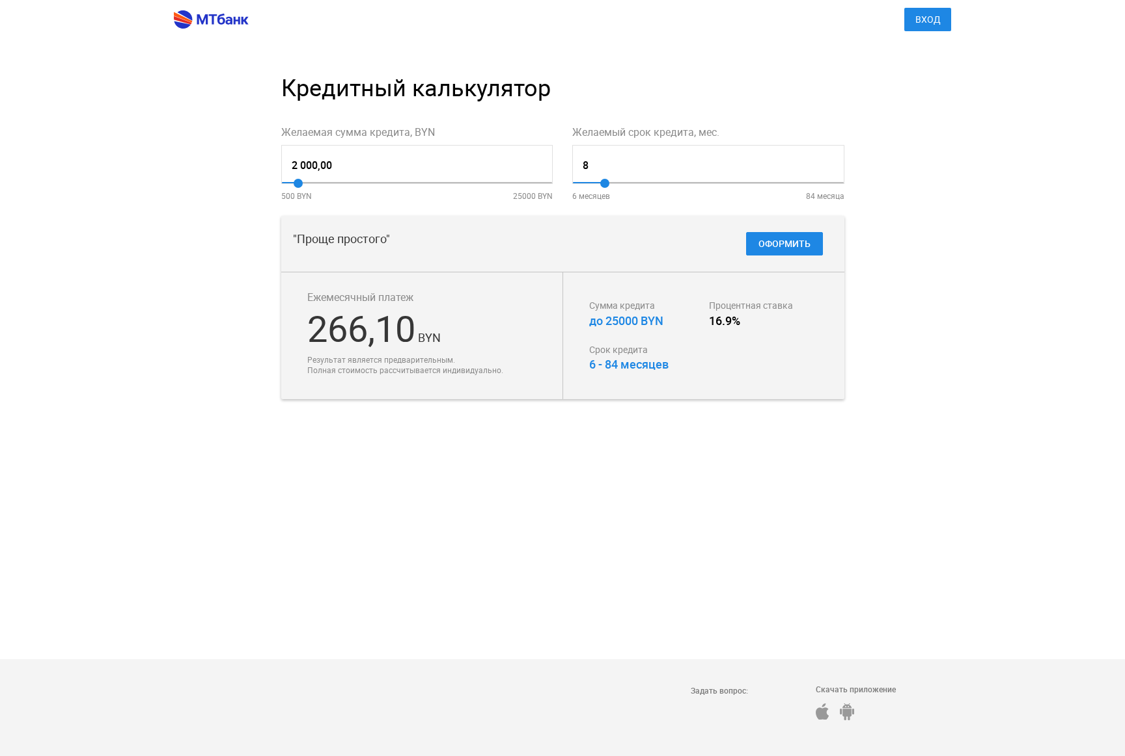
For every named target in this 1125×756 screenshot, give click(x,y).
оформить (784, 243)
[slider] (298, 183)
